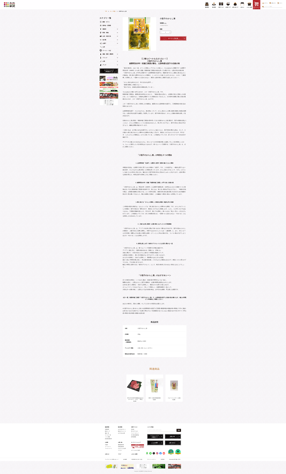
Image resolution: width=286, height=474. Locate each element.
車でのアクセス (134, 431)
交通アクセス (134, 427)
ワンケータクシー (135, 433)
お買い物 (120, 442)
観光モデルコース (122, 431)
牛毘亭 (106, 444)
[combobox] (273, 6)
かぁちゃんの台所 (122, 448)
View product (135, 387)
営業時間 (107, 429)
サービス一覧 (108, 435)
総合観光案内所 (108, 438)
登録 (179, 430)
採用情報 (162, 459)
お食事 (106, 442)
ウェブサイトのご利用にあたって (111, 459)
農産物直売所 (121, 444)
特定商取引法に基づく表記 (137, 459)
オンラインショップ (136, 442)
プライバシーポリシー (151, 459)
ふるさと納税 (134, 454)
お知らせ (107, 454)
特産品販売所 (121, 446)
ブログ (119, 454)
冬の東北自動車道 (135, 435)
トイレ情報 (107, 436)
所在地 (132, 429)
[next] (182, 388)
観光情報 (120, 427)
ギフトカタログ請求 (135, 450)
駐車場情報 (133, 436)
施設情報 (107, 427)
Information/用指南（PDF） (175, 459)
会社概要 (125, 459)
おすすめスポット (122, 429)
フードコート (108, 446)
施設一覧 (107, 433)
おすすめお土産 (121, 433)
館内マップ (107, 431)
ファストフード (108, 448)
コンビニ (120, 450)
